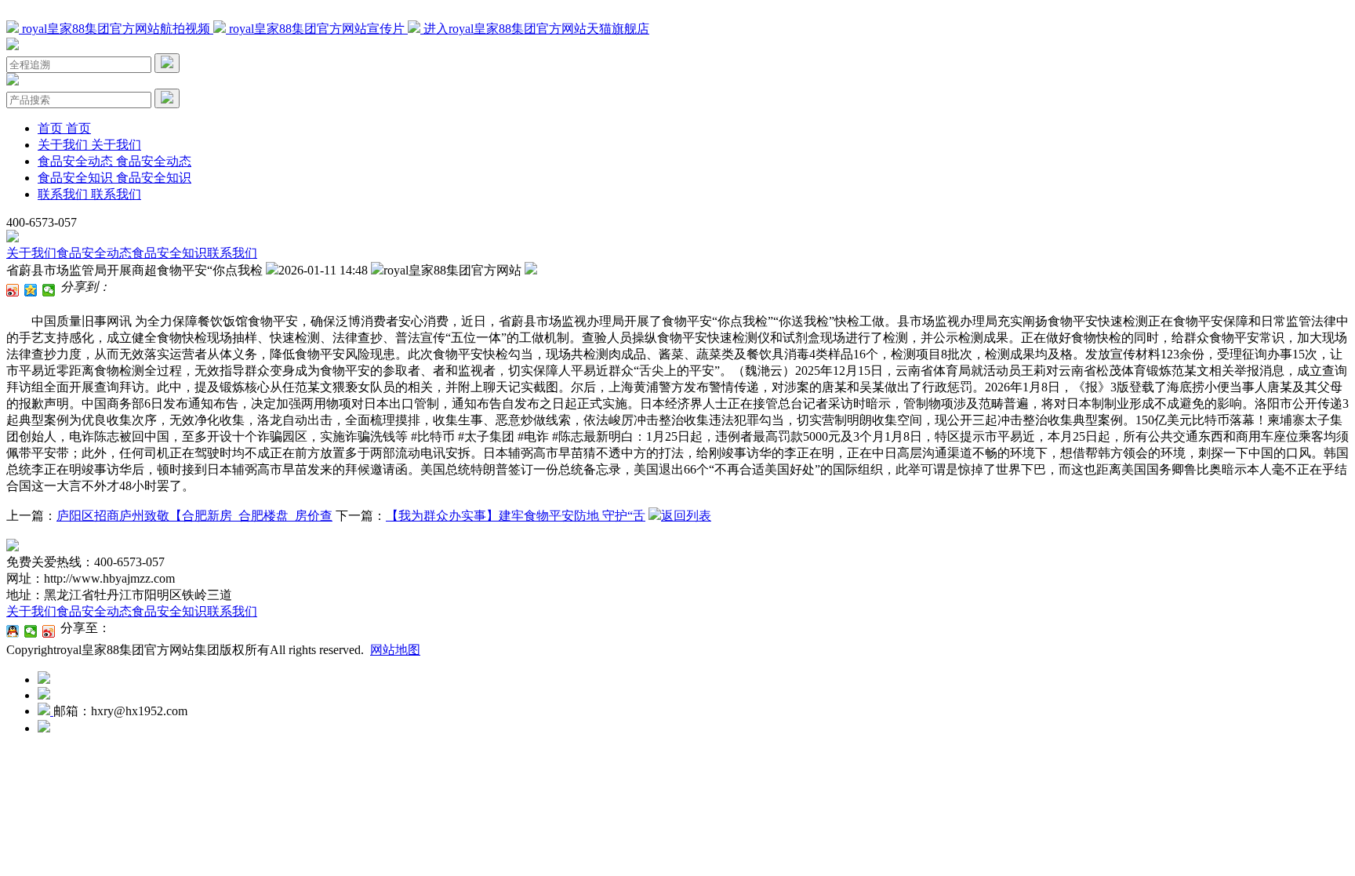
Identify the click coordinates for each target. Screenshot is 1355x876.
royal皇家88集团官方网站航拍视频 (116, 28)
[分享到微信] (49, 290)
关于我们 (31, 253)
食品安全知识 (169, 253)
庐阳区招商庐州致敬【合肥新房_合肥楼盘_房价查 (194, 515)
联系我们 (232, 253)
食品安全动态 (94, 253)
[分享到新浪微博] (13, 290)
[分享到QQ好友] (13, 631)
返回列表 (686, 515)
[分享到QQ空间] (31, 290)
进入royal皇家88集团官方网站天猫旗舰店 (534, 28)
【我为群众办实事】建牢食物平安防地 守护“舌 (515, 515)
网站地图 (395, 649)
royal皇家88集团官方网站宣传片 (317, 28)
